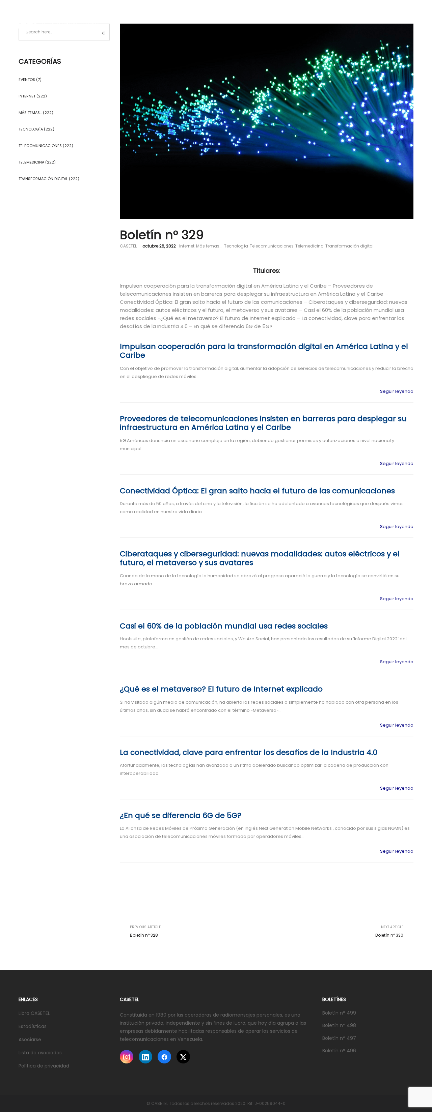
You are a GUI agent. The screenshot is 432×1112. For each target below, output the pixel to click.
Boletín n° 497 (339, 1038)
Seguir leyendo (396, 391)
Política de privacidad (44, 1065)
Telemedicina (309, 246)
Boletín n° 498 (339, 1025)
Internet (186, 246)
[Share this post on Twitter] (388, 918)
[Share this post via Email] (408, 918)
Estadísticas (33, 1026)
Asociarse (30, 1039)
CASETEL (128, 246)
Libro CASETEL (34, 1013)
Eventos (27, 79)
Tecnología (236, 246)
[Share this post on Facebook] (378, 918)
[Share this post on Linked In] (398, 918)
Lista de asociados (40, 1052)
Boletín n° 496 (339, 1050)
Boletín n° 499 (339, 1012)
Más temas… (30, 112)
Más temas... (209, 246)
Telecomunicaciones (272, 246)
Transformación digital (349, 246)
